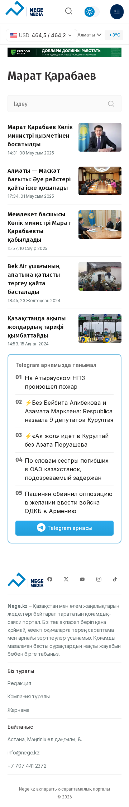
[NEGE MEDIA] (24, 10)
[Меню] (117, 11)
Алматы (86, 35)
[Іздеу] (111, 104)
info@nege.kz (23, 752)
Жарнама (18, 710)
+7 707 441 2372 (27, 766)
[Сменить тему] (92, 11)
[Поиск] (68, 12)
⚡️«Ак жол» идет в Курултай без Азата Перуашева (67, 440)
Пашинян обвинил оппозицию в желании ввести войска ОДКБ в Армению (69, 502)
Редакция (19, 683)
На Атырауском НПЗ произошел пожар (55, 382)
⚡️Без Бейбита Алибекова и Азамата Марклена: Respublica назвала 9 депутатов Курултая (69, 411)
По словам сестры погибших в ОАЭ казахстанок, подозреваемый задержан (67, 469)
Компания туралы (29, 696)
